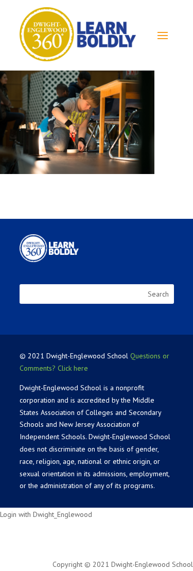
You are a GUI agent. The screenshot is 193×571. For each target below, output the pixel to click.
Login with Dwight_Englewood (46, 514)
